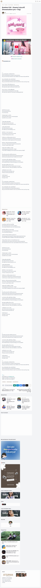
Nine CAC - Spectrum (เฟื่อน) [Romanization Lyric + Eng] (11, 408)
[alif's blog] (1, 1)
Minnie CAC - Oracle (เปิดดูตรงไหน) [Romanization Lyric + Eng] (10, 219)
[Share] (30, 385)
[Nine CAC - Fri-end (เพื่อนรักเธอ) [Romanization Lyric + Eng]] (19, 214)
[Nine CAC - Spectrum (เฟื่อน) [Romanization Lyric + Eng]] (4, 408)
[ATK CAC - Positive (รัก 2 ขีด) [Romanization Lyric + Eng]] (19, 408)
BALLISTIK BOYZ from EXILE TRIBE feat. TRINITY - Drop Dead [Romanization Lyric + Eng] (24, 390)
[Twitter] (26, 385)
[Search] (37, 1)
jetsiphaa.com (11, 376)
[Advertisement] (16, 101)
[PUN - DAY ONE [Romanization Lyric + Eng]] (4, 558)
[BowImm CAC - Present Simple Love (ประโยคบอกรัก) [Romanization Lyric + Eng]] (4, 214)
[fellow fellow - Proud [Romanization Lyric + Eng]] (10, 540)
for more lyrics (17, 58)
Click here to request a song (17, 56)
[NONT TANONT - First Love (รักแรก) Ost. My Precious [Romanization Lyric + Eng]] (4, 563)
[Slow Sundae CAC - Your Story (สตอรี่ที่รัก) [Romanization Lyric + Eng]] (19, 400)
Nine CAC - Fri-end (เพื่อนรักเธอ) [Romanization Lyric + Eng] (26, 213)
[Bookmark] (3, 385)
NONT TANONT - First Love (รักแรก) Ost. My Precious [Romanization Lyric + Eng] (12, 561)
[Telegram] (17, 385)
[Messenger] (20, 385)
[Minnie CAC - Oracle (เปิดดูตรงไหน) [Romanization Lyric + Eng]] (4, 221)
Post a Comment (9, 385)
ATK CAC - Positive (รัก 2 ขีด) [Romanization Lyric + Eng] (26, 408)
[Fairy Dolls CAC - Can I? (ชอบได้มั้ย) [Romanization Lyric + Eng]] (19, 221)
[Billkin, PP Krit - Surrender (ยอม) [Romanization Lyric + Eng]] (4, 548)
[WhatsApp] (14, 385)
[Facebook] (23, 385)
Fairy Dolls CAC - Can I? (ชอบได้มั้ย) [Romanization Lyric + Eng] (26, 219)
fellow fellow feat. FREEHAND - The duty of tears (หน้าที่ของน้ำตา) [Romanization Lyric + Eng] (12, 551)
